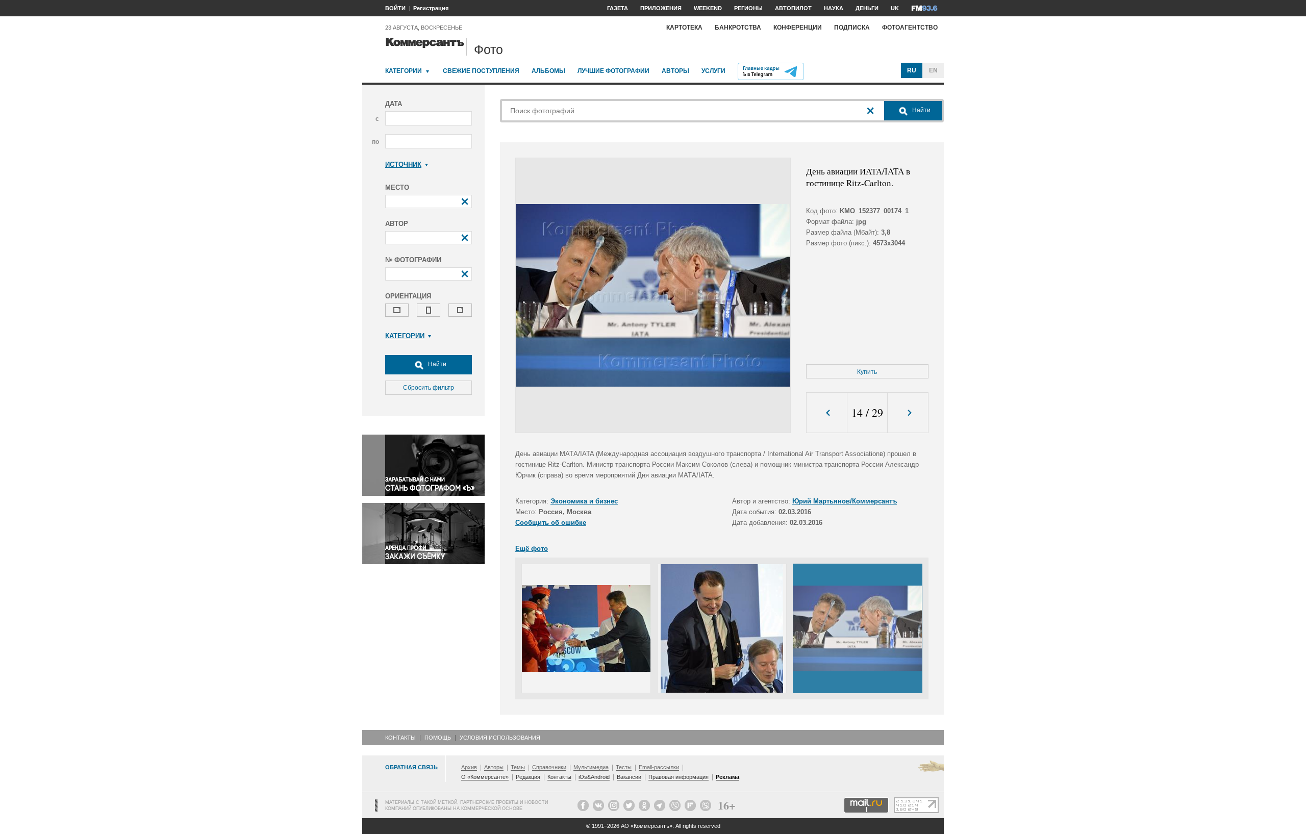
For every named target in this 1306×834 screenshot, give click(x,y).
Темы (518, 767)
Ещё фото (531, 548)
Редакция (528, 777)
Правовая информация (678, 777)
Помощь (437, 738)
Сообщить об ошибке (550, 522)
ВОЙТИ (395, 8)
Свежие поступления (481, 70)
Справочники (549, 767)
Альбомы (548, 70)
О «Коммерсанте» (485, 777)
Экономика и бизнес (584, 501)
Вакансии (629, 777)
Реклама (727, 777)
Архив (469, 767)
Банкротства (738, 27)
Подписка (852, 27)
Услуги (713, 70)
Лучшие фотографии (613, 70)
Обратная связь (411, 767)
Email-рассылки (659, 767)
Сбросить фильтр (428, 387)
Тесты (624, 767)
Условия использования (500, 738)
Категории (403, 70)
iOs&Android (594, 777)
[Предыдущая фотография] (827, 413)
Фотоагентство (910, 27)
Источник (403, 164)
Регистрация (430, 8)
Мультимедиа (591, 767)
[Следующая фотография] (908, 413)
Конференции (797, 27)
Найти (436, 364)
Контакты (400, 738)
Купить (867, 371)
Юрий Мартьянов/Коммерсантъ (844, 501)
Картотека (684, 27)
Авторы (675, 70)
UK (895, 8)
